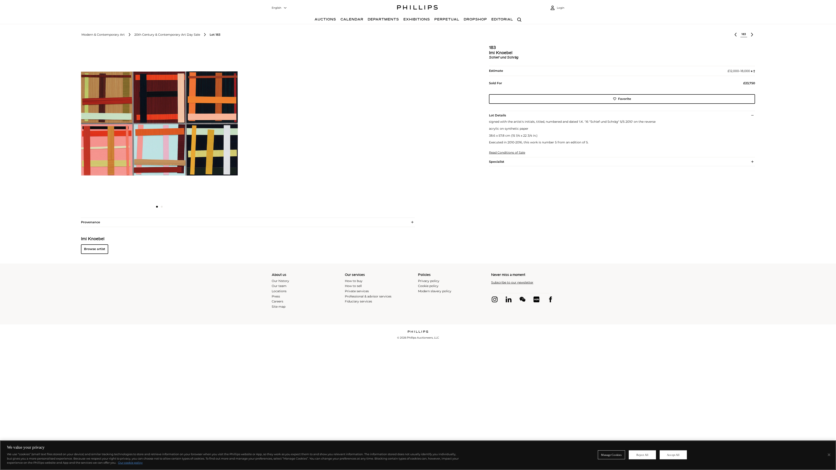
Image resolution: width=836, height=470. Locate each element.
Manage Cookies (611, 454)
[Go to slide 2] (162, 207)
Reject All (642, 454)
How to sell (353, 286)
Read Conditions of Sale (507, 152)
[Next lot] (752, 35)
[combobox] (279, 8)
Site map (278, 307)
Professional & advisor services (368, 296)
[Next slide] (212, 124)
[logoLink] (418, 332)
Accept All (673, 454)
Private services (357, 291)
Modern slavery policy (434, 291)
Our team (279, 286)
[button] (158, 123)
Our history (280, 281)
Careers (277, 301)
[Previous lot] (736, 35)
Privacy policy (428, 281)
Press (276, 296)
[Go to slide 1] (157, 207)
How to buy (353, 281)
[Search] (519, 20)
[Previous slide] (107, 124)
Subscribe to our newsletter (512, 282)
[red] (536, 299)
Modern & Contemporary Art (103, 35)
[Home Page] (417, 8)
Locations (279, 291)
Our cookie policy (130, 462)
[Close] (829, 455)
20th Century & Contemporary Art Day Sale (167, 35)
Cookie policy (428, 286)
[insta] (494, 299)
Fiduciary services (358, 301)
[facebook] (550, 299)
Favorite (624, 99)
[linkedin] (508, 299)
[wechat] (522, 299)
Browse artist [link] (94, 249)
